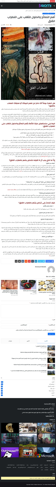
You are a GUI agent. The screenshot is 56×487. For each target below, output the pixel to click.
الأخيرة (46, 341)
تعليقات (10, 341)
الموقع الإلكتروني (24, 324)
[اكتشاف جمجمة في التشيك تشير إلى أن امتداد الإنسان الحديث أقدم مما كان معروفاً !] (51, 360)
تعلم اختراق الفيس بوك (34, 464)
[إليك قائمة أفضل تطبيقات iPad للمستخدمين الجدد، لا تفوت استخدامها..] (28, 452)
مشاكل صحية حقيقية (12, 189)
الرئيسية (52, 10)
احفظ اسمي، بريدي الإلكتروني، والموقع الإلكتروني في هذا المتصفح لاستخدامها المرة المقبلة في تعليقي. (35, 330)
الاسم (53, 319)
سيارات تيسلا (51, 390)
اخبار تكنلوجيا (52, 464)
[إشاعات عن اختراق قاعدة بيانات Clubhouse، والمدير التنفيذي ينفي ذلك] (10, 452)
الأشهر (28, 341)
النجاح (41, 464)
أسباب (20, 171)
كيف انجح (14, 467)
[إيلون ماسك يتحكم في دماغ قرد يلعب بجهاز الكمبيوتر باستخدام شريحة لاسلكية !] (51, 366)
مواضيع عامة (45, 13)
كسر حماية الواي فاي (31, 467)
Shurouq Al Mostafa (49, 24)
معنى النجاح (52, 469)
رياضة (53, 395)
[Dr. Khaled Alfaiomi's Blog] (45, 5)
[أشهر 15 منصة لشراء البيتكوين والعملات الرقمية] (46, 285)
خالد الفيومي (52, 467)
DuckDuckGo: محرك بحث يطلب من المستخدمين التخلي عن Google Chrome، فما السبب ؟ (28, 371)
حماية (27, 464)
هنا (49, 255)
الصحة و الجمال (47, 10)
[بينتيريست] (29, 261)
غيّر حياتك (52, 388)
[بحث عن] (54, 6)
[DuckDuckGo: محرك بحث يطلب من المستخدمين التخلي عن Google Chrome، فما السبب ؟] (51, 372)
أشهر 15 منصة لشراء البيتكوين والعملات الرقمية (47, 292)
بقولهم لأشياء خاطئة (25, 149)
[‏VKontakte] (22, 261)
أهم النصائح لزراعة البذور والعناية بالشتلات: (29, 291)
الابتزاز (52, 393)
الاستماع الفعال (44, 156)
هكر (42, 469)
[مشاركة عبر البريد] (19, 261)
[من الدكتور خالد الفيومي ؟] (51, 348)
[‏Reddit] (26, 261)
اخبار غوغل (46, 464)
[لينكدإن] (35, 261)
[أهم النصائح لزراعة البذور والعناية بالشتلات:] (28, 284)
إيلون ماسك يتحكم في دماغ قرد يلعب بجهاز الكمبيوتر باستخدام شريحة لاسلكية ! (34, 1)
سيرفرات (46, 467)
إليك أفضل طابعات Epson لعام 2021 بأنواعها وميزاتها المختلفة (33, 352)
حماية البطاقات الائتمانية (21, 464)
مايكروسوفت (8, 467)
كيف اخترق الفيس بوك (22, 467)
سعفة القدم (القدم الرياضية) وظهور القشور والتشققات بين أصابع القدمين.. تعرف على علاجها (10, 292)
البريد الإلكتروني (51, 324)
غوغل (37, 467)
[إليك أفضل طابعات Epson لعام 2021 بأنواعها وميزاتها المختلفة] (51, 354)
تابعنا (54, 474)
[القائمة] (1, 6)
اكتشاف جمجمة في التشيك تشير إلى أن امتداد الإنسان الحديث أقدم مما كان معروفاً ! (28, 358)
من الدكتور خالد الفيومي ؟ (41, 346)
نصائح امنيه (46, 469)
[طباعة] (16, 261)
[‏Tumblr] (32, 261)
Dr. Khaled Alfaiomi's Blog (48, 484)
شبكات (41, 467)
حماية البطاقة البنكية (11, 464)
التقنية (53, 381)
